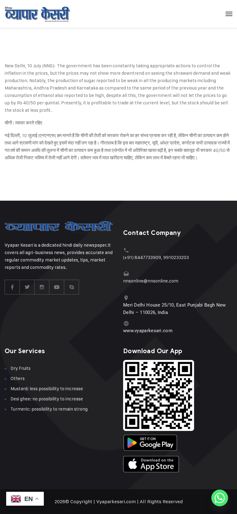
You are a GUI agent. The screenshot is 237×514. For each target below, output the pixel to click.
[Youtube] (56, 287)
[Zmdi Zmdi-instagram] (42, 287)
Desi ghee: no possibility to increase (46, 399)
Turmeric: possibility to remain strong (49, 409)
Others (17, 378)
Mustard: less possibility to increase (46, 388)
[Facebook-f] (12, 287)
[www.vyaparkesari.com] (126, 323)
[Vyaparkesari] (37, 14)
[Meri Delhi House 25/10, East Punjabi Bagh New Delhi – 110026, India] (126, 298)
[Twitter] (27, 287)
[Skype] (71, 287)
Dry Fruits (20, 368)
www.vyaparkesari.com (148, 330)
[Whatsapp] (219, 498)
